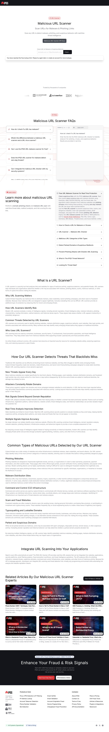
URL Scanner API (44, 555)
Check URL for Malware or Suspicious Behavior (50, 49)
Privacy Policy (76, 704)
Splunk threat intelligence (72, 217)
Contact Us (75, 698)
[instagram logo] (103, 725)
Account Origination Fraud (55, 701)
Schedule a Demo (64, 678)
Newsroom (93, 707)
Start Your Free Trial (45, 678)
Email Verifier (51, 696)
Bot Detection (24, 707)
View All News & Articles (92, 578)
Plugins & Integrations (97, 704)
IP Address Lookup (26, 698)
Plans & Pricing (94, 696)
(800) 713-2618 (53, 657)
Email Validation (52, 698)
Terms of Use (76, 701)
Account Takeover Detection (29, 701)
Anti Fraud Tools (95, 698)
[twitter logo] (99, 725)
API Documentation (78, 707)
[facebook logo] (96, 725)
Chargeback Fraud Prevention (57, 707)
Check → (68, 52)
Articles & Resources (96, 701)
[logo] (9, 692)
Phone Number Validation (28, 704)
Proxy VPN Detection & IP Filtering (31, 696)
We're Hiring (32, 725)
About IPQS (75, 696)
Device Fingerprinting (54, 704)
